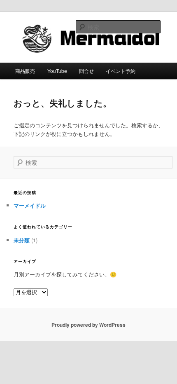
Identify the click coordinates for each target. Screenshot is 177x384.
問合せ (86, 70)
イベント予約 (120, 70)
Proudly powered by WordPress (88, 324)
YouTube (57, 70)
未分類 (22, 240)
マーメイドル (30, 205)
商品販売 (25, 70)
